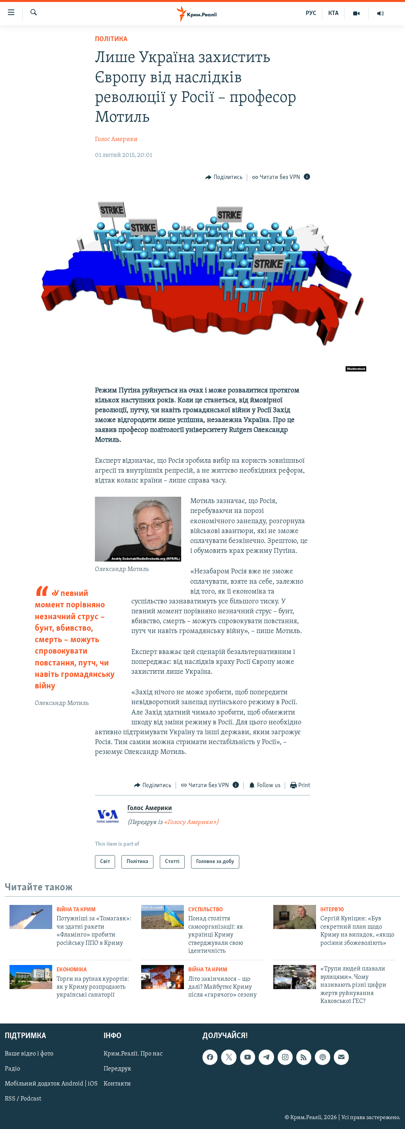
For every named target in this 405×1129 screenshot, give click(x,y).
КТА (333, 13)
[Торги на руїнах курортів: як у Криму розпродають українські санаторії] (30, 977)
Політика (111, 39)
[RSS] (303, 1057)
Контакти (117, 1084)
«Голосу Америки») (191, 822)
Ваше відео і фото (29, 1054)
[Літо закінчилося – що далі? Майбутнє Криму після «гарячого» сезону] (162, 977)
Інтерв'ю (332, 910)
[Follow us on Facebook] (210, 1057)
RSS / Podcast (23, 1099)
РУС (311, 13)
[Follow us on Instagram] (285, 1057)
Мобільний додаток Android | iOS (51, 1084)
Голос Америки (116, 139)
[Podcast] (322, 1057)
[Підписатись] (341, 1057)
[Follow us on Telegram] (266, 1057)
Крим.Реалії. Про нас (133, 1054)
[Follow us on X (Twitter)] (228, 1057)
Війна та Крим (76, 910)
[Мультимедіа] (356, 13)
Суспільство (205, 910)
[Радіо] (380, 13)
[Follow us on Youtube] (247, 1057)
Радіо (12, 1069)
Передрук (117, 1069)
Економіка (72, 970)
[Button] (223, 177)
